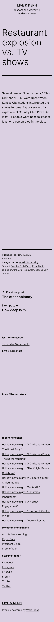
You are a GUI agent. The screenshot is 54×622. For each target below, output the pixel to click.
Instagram (8, 567)
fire (15, 269)
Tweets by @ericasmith (15, 344)
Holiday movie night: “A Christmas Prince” (26, 463)
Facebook (8, 562)
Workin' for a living (28, 262)
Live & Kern (27, 5)
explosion (7, 269)
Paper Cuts (8, 539)
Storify (6, 576)
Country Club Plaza (21, 266)
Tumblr (6, 581)
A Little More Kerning (14, 534)
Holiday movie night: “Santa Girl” (21, 487)
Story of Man (9, 548)
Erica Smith (38, 266)
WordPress (32, 610)
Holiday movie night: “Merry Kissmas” (24, 520)
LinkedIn (7, 571)
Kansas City (41, 269)
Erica (8, 258)
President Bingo (11, 543)
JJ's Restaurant (26, 269)
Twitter (5, 273)
